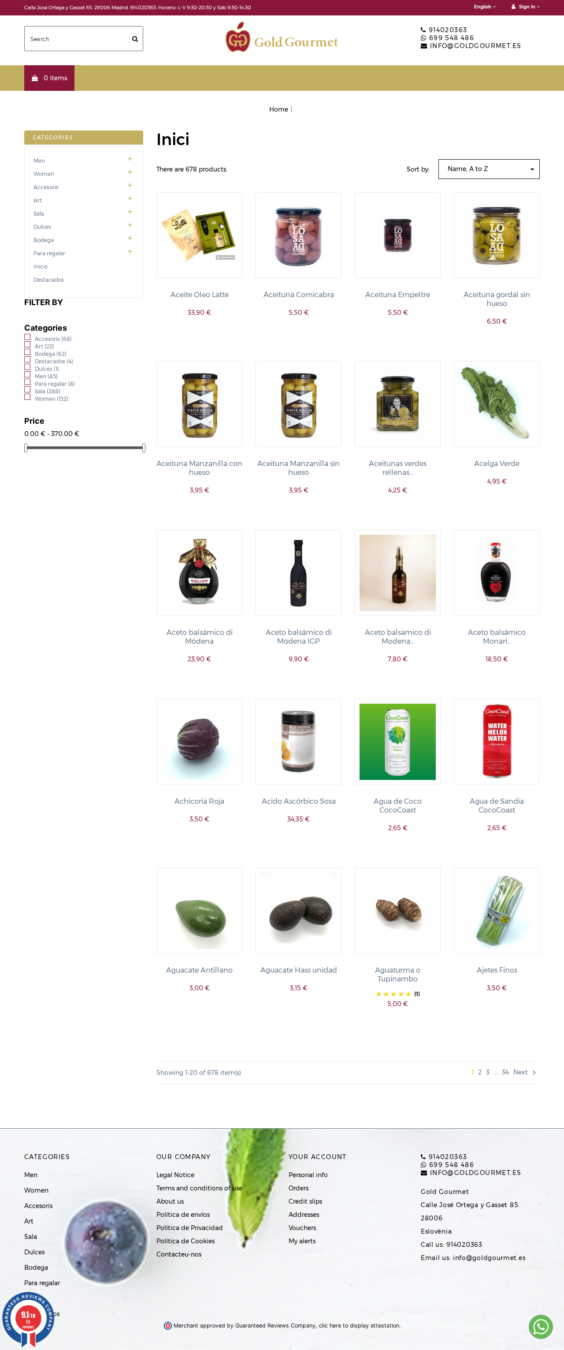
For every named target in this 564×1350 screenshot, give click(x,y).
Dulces (83, 227)
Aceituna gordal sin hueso (497, 299)
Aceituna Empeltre (397, 295)
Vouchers (302, 1228)
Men (83, 161)
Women (83, 174)
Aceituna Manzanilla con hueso (199, 468)
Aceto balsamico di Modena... (398, 636)
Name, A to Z (492, 169)
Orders (298, 1188)
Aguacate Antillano (199, 970)
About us (170, 1201)
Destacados (48, 280)
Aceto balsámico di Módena (200, 636)
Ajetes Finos (497, 970)
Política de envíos (183, 1215)
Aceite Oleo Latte (200, 295)
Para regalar (83, 253)
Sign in (527, 7)
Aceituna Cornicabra (298, 295)
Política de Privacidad (189, 1228)
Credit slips (305, 1201)
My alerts (302, 1241)
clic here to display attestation (359, 1325)
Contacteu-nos (178, 1254)
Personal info (308, 1175)
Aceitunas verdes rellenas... (398, 468)
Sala (83, 214)
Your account (318, 1157)
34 (505, 1072)
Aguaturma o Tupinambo (397, 974)
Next (525, 1072)
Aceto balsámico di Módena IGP (299, 636)
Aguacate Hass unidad (298, 970)
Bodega (83, 240)
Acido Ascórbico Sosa (299, 801)
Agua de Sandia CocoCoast (497, 805)
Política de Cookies (185, 1241)
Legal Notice (175, 1175)
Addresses (304, 1215)
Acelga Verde (496, 463)
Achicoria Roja (199, 801)
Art (83, 201)
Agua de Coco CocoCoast (398, 805)
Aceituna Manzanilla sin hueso (298, 468)
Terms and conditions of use (199, 1188)
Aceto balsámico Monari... (497, 636)
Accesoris (83, 187)
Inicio (40, 267)
